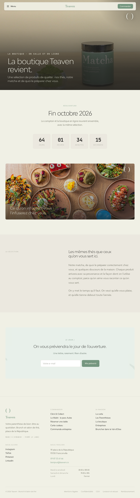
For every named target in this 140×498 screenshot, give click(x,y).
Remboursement (128, 492)
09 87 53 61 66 (56, 458)
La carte (99, 414)
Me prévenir (90, 363)
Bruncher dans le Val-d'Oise (108, 429)
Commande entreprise (60, 429)
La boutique (101, 421)
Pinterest (9, 457)
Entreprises (101, 425)
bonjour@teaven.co (59, 462)
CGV (98, 492)
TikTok (8, 453)
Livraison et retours (110, 492)
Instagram (10, 449)
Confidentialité (87, 492)
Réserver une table (59, 421)
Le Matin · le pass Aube (61, 418)
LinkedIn (9, 461)
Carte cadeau (56, 425)
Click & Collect (57, 414)
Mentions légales (71, 492)
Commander (125, 6)
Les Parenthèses (103, 418)
